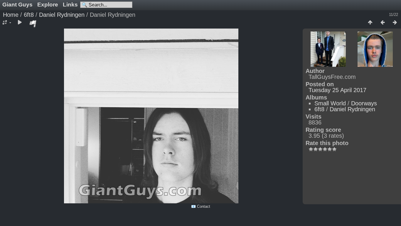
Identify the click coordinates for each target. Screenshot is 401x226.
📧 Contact (200, 206)
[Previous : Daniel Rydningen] (382, 23)
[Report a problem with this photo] (33, 23)
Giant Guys (17, 4)
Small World (330, 103)
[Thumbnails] (370, 23)
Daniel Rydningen (62, 14)
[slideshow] (20, 23)
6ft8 (29, 14)
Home (10, 14)
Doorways (364, 103)
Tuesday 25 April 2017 (337, 90)
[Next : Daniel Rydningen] (395, 23)
